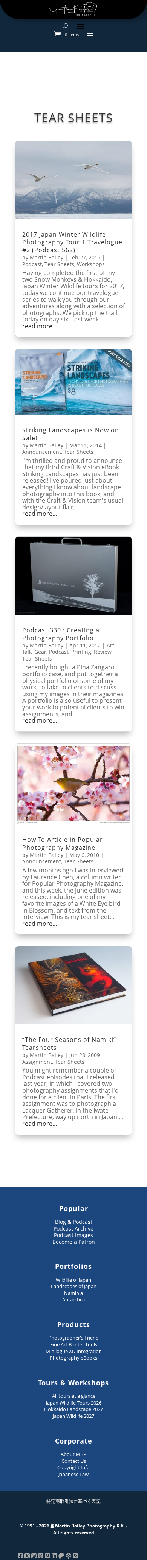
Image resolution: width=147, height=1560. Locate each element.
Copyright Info (73, 1467)
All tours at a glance (73, 1395)
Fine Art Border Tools (73, 1344)
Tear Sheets (59, 264)
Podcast (32, 264)
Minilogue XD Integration (74, 1351)
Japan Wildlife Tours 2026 (73, 1402)
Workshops (91, 264)
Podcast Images (73, 1235)
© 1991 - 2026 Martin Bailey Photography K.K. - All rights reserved (73, 1529)
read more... (39, 326)
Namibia (73, 1293)
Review (103, 651)
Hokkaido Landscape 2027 (73, 1409)
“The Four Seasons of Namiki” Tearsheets (69, 1043)
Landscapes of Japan (73, 1286)
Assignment (37, 1061)
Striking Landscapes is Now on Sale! (70, 434)
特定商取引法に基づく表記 (73, 1501)
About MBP (73, 1454)
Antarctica (73, 1299)
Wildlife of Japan (73, 1279)
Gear (40, 651)
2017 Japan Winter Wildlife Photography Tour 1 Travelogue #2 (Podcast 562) (72, 242)
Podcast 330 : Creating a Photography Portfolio (61, 634)
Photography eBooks (73, 1357)
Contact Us (73, 1461)
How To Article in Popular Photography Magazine (62, 843)
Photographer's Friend (73, 1337)
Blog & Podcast (73, 1221)
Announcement (41, 451)
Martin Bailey (46, 257)
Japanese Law (73, 1474)
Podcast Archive (73, 1228)
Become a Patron (73, 1241)
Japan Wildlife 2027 (73, 1416)
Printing (81, 651)
